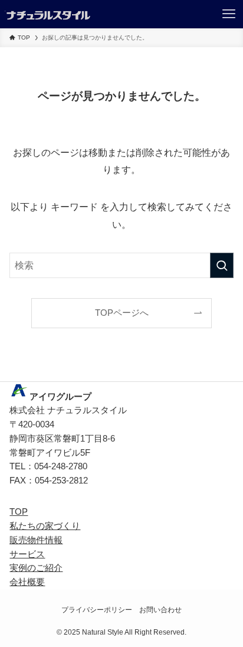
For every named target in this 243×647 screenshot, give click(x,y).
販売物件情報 (36, 540)
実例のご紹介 (36, 568)
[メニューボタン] (229, 14)
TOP (18, 512)
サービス (27, 554)
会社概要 (27, 582)
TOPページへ (122, 313)
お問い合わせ (160, 610)
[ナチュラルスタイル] (48, 14)
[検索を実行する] (222, 265)
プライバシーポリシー (96, 610)
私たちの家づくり (44, 526)
